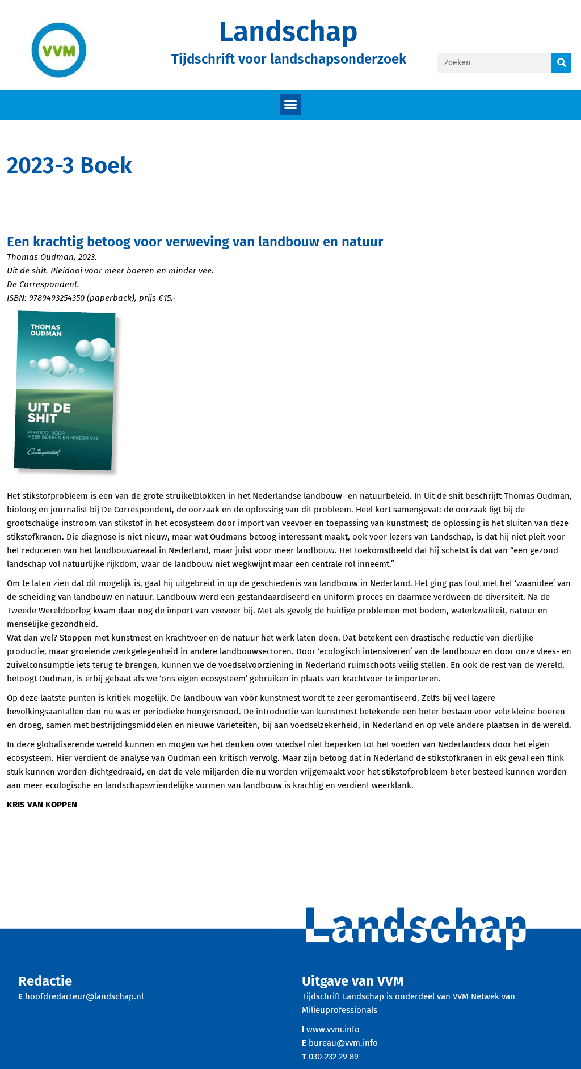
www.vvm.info (333, 1029)
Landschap (288, 31)
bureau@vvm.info (343, 1043)
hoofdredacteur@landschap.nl (84, 996)
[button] (290, 104)
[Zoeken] (561, 63)
